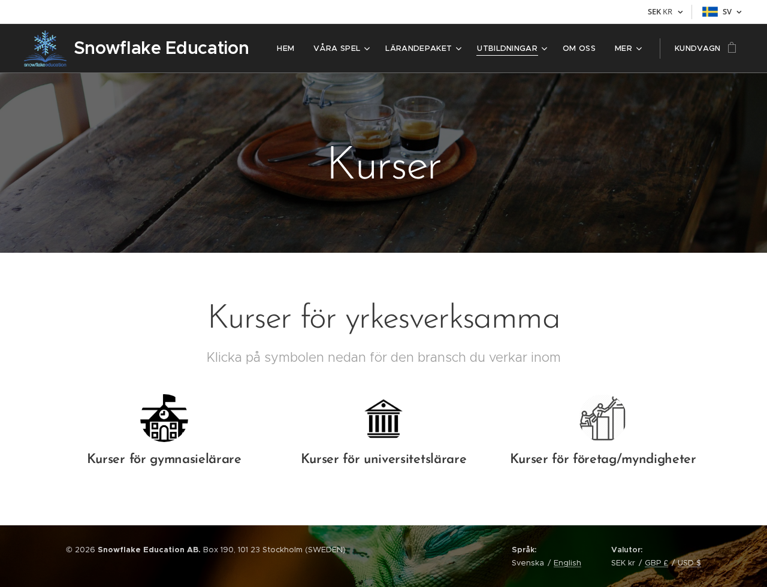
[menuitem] (289, 48)
